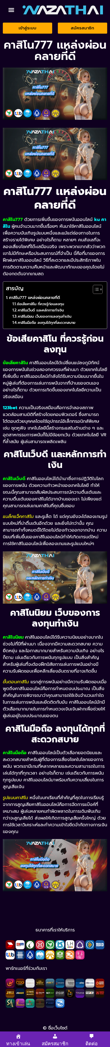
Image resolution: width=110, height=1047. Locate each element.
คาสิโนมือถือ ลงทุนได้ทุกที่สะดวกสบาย (46, 322)
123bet (10, 407)
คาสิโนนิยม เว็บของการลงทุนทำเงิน (44, 316)
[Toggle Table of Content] (95, 289)
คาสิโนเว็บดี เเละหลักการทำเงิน (41, 310)
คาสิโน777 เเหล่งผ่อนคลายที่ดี (34, 297)
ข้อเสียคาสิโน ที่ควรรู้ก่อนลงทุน (40, 304)
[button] (11, 10)
